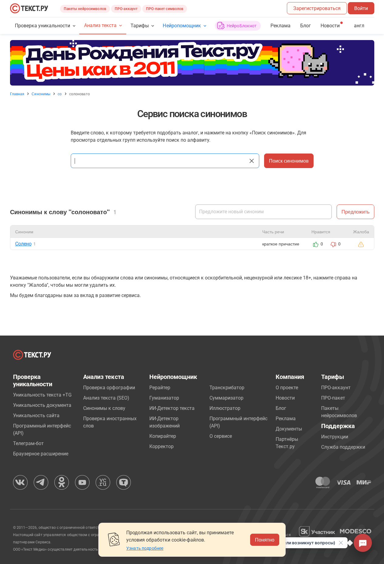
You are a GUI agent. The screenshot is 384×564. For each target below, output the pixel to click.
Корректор (161, 446)
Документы (289, 429)
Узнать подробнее (144, 548)
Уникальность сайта (36, 415)
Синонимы (41, 94)
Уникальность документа (42, 405)
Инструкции (334, 437)
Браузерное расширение (40, 454)
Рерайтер (159, 387)
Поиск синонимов (289, 160)
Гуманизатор (164, 398)
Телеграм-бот (28, 443)
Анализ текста (100, 25)
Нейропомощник (182, 26)
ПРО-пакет (333, 398)
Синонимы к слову (104, 408)
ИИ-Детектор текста (172, 408)
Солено (23, 244)
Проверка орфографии (109, 387)
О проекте (287, 387)
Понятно (264, 539)
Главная (17, 94)
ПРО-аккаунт (126, 9)
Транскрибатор (226, 387)
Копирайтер (162, 436)
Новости (285, 398)
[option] (192, 63)
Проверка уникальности (42, 26)
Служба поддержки (343, 447)
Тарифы (140, 26)
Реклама (280, 26)
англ (359, 26)
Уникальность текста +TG (42, 395)
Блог (305, 26)
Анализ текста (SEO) (106, 398)
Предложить (355, 211)
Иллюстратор (224, 408)
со (60, 94)
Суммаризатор (226, 398)
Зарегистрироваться (317, 8)
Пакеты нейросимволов (85, 9)
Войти (361, 8)
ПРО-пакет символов (164, 9)
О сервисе (220, 436)
